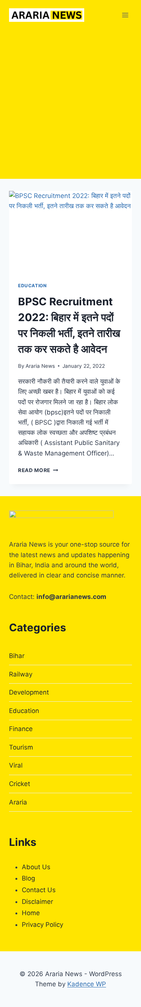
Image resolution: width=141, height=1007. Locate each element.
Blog (28, 878)
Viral (16, 765)
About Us (36, 867)
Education (32, 285)
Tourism (21, 747)
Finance (21, 729)
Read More (38, 470)
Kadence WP (86, 984)
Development (29, 692)
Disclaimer (37, 901)
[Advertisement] (70, 104)
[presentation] (70, 232)
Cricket (19, 784)
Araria (18, 802)
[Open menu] (125, 15)
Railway (20, 674)
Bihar (16, 656)
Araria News (40, 366)
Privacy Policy (42, 924)
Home (31, 913)
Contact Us (39, 890)
